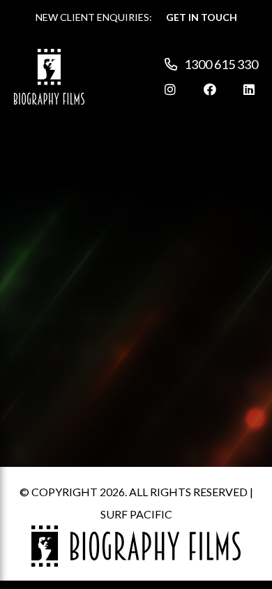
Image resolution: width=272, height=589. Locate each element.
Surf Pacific (136, 514)
